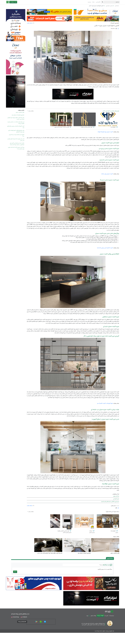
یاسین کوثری (113, 505)
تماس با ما (106, 615)
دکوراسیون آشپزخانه (115, 23)
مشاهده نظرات (29, 23)
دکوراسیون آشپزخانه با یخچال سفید (18, 115)
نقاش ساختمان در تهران (20, 112)
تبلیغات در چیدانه (100, 615)
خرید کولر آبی (116, 499)
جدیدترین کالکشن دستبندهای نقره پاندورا (110, 501)
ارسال (15, 572)
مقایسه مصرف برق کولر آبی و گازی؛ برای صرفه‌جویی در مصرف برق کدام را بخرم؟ (17, 143)
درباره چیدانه (111, 615)
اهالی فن (98, 2)
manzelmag (15, 617)
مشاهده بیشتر (31, 111)
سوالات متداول (93, 615)
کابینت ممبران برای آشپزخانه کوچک (105, 132)
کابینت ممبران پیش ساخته (107, 174)
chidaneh (24, 617)
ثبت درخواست (13, 2)
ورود (87, 615)
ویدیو (89, 2)
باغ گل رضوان (116, 496)
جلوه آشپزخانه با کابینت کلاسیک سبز (105, 403)
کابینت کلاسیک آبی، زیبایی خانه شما (105, 248)
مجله (93, 2)
